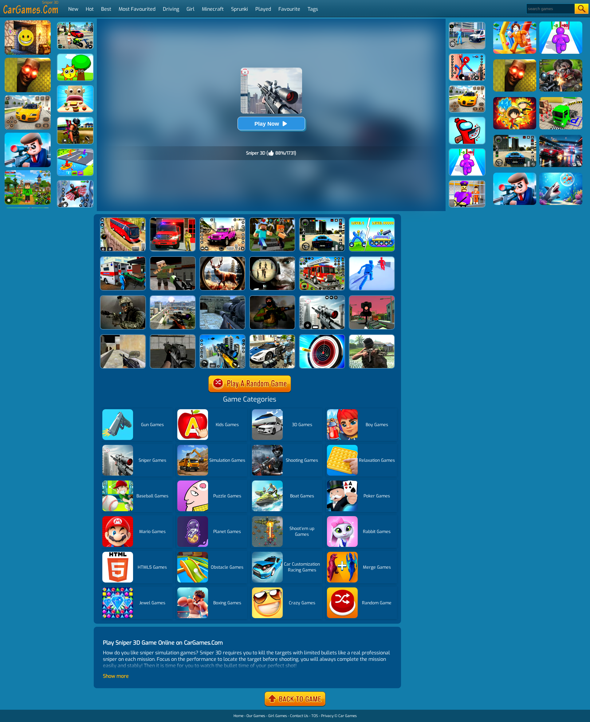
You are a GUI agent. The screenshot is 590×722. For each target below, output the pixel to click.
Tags (313, 9)
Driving (171, 9)
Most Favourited (137, 9)
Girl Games (277, 715)
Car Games (347, 715)
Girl (191, 9)
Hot (90, 9)
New (73, 9)
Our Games (255, 715)
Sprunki (239, 9)
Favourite (289, 9)
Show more (116, 676)
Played (263, 9)
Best (106, 9)
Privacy (327, 715)
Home (238, 715)
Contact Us (299, 715)
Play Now (266, 124)
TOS (314, 715)
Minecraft (213, 9)
